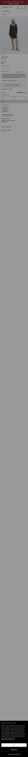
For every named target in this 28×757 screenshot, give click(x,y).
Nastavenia (14, 749)
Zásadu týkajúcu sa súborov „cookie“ (8, 737)
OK (14, 745)
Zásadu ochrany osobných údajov (7, 739)
